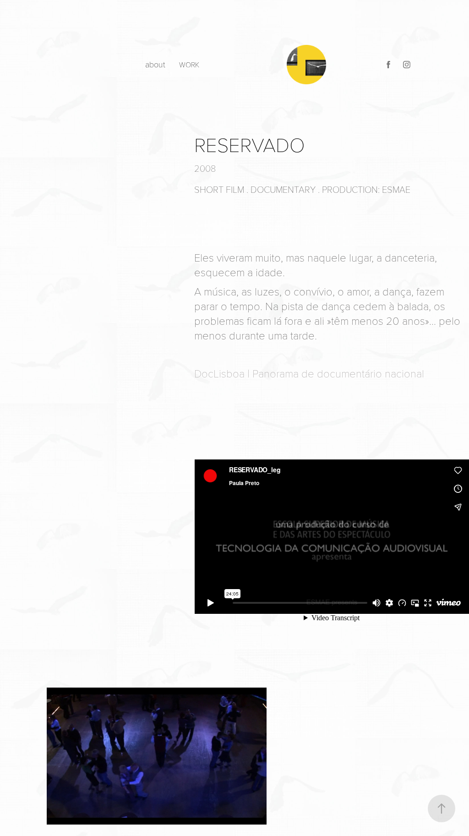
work (189, 64)
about (155, 64)
